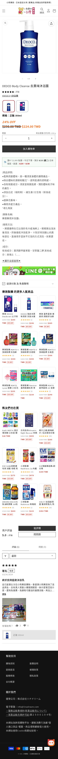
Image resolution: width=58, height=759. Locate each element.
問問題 (37, 534)
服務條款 (10, 675)
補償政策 (34, 669)
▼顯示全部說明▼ (11, 260)
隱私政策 (34, 675)
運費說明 (34, 663)
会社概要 (10, 681)
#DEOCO (6, 95)
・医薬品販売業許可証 (17, 714)
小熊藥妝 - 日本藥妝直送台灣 (31, 754)
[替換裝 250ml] (22, 106)
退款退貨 (10, 669)
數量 (4, 133)
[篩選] (5, 556)
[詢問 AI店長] (51, 742)
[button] (3, 11)
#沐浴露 (14, 95)
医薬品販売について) (36, 710)
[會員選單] (47, 11)
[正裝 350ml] (8, 106)
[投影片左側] (22, 78)
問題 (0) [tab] (42, 547)
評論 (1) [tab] (15, 547)
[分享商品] (51, 24)
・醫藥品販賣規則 (15, 710)
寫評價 (37, 528)
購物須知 (10, 663)
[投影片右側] (35, 78)
